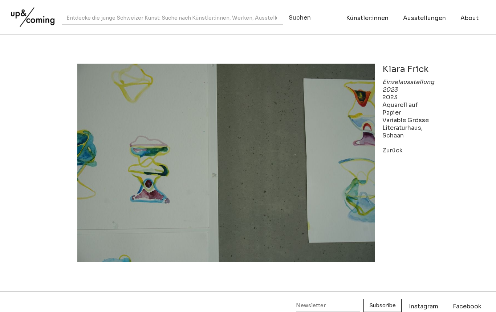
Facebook (467, 306)
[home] (30, 13)
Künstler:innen (367, 18)
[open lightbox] (226, 163)
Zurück (392, 150)
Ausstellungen (424, 18)
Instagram (423, 306)
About (469, 18)
